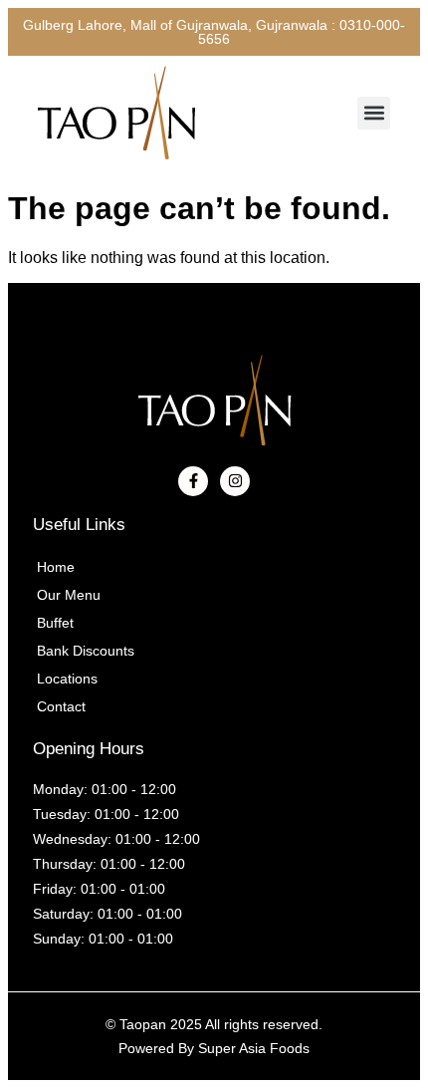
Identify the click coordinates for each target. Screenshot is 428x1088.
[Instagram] (235, 481)
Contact (61, 706)
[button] (373, 113)
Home (56, 567)
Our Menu (69, 595)
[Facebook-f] (193, 481)
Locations (67, 678)
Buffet (55, 623)
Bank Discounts (85, 651)
